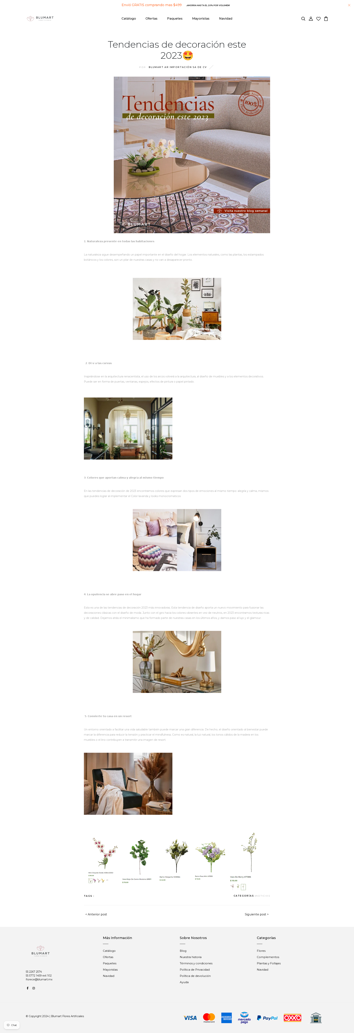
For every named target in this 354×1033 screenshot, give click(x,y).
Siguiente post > (257, 914)
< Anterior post (96, 914)
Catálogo (129, 18)
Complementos (268, 957)
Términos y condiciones (196, 963)
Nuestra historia (191, 957)
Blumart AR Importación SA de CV (178, 67)
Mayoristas (200, 18)
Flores (261, 951)
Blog (183, 951)
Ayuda (184, 982)
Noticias (263, 895)
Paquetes (175, 18)
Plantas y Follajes (269, 963)
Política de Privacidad (195, 969)
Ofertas (151, 18)
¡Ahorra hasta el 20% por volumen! (208, 5)
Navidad (225, 18)
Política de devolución (195, 976)
